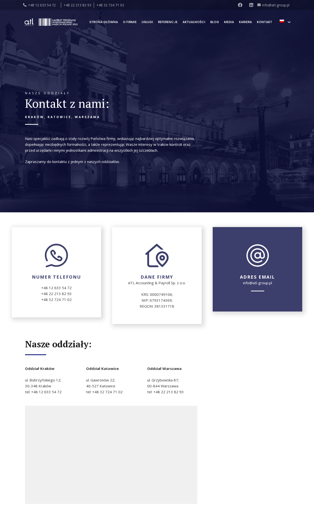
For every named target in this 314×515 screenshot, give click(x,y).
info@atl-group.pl (257, 282)
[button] (285, 22)
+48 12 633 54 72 (56, 287)
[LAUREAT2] (58, 22)
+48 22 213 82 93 (56, 293)
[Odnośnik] (241, 5)
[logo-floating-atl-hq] (29, 22)
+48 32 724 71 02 (56, 299)
